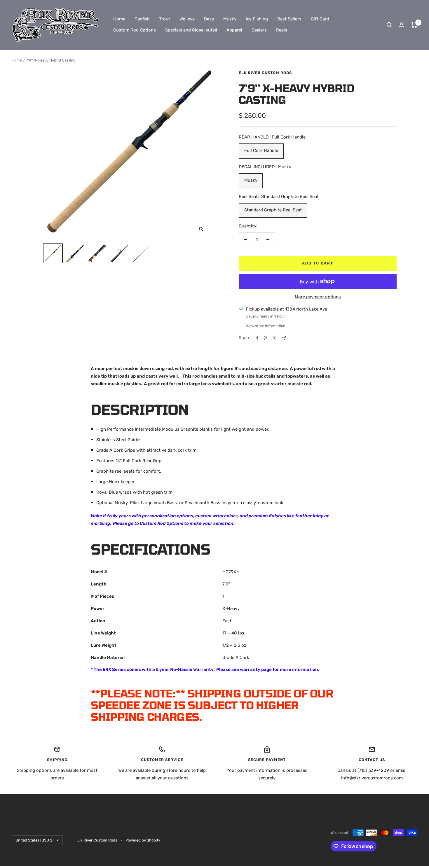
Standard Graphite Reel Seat (273, 210)
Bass (209, 19)
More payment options (318, 296)
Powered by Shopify (142, 840)
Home (119, 19)
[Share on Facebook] (257, 338)
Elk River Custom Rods (265, 73)
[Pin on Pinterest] (265, 338)
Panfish (142, 19)
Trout (164, 19)
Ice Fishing (257, 19)
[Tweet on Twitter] (274, 338)
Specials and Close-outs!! (191, 30)
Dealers (259, 30)
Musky (229, 19)
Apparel (234, 30)
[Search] (389, 24)
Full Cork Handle (261, 150)
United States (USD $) (34, 840)
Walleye (187, 19)
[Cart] (414, 25)
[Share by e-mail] (284, 338)
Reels (281, 30)
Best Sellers (289, 19)
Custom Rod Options (134, 30)
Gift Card (320, 19)
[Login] (401, 24)
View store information (265, 326)
